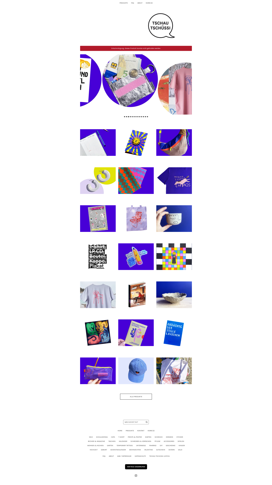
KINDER (182, 445)
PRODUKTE (124, 3)
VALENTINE (148, 450)
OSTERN (172, 450)
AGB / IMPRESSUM (124, 456)
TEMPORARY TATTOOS (125, 445)
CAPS (113, 437)
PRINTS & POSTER (135, 437)
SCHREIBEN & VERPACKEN (141, 441)
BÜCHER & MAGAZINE (96, 441)
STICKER (179, 437)
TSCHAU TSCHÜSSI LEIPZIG (159, 456)
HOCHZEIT (94, 450)
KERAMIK (169, 437)
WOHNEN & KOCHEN (95, 445)
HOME (120, 431)
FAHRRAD (152, 445)
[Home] (136, 26)
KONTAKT (140, 431)
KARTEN (148, 437)
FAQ (132, 3)
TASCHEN (111, 441)
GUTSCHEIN (160, 450)
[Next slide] (189, 82)
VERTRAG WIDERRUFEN (136, 467)
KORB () (149, 3)
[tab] (124, 116)
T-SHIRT (121, 437)
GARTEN (110, 445)
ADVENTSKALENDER (118, 450)
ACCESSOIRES (169, 441)
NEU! (91, 437)
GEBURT (104, 450)
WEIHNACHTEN (135, 450)
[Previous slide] (83, 82)
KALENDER (123, 441)
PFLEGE (157, 441)
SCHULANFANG (102, 437)
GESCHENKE (170, 445)
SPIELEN (181, 441)
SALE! (180, 450)
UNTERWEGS (141, 445)
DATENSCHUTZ (140, 456)
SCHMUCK (159, 437)
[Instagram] (136, 476)
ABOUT (139, 3)
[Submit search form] (146, 422)
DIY (161, 445)
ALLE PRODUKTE (136, 397)
